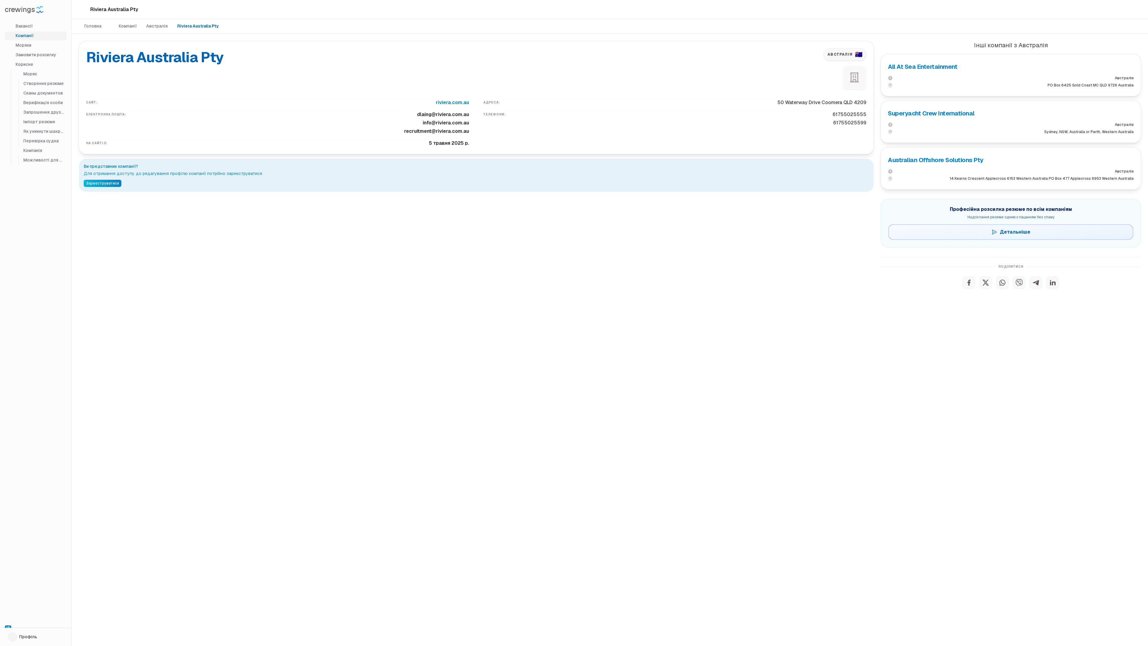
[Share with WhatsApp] (1002, 282)
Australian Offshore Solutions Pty (936, 160)
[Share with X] (985, 282)
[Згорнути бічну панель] (83, 9)
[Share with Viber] (1019, 282)
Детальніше (1015, 232)
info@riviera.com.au (446, 123)
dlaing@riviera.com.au (443, 114)
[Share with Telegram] (1035, 282)
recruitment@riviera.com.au (436, 131)
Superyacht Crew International (931, 113)
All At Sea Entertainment (922, 67)
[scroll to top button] (1138, 616)
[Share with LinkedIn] (1052, 282)
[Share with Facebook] (969, 282)
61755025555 (849, 114)
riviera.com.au (452, 102)
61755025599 (849, 123)
